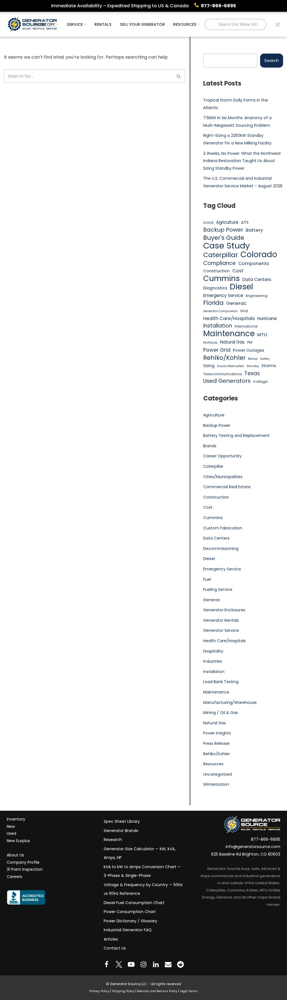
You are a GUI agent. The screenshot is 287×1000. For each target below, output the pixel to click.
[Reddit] (180, 964)
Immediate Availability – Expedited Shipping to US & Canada (120, 6)
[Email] (168, 964)
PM (249, 342)
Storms (268, 365)
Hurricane (267, 318)
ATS (245, 222)
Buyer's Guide (223, 237)
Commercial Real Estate (227, 487)
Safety (265, 359)
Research (113, 839)
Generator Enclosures (224, 610)
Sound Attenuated (230, 366)
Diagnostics (215, 288)
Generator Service (221, 630)
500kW (208, 223)
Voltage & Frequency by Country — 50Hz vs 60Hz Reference (143, 889)
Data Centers (256, 279)
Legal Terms (189, 991)
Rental (253, 359)
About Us (15, 855)
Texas (252, 373)
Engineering (256, 295)
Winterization (216, 784)
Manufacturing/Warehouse (230, 702)
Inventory (16, 819)
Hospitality (213, 651)
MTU (262, 334)
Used (11, 834)
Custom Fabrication (222, 528)
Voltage (260, 381)
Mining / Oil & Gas (220, 712)
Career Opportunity (222, 456)
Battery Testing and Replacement (236, 435)
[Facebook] (106, 964)
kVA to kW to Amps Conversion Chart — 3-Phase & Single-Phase (142, 871)
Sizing (208, 365)
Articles (111, 939)
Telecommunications (222, 374)
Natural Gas (232, 342)
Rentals (103, 24)
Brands (209, 446)
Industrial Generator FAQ (128, 930)
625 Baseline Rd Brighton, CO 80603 (245, 854)
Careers (14, 876)
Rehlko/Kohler (224, 357)
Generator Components (220, 311)
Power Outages (248, 350)
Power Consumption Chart (130, 911)
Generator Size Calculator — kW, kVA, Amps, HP (139, 853)
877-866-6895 (218, 6)
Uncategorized (217, 774)
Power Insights (217, 733)
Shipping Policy (123, 991)
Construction (216, 271)
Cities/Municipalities (222, 477)
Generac (236, 303)
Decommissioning (221, 548)
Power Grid (216, 349)
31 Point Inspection (25, 869)
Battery (254, 230)
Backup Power (223, 230)
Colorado (258, 254)
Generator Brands (121, 830)
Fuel (207, 579)
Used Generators (227, 381)
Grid (244, 310)
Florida (213, 303)
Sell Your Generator (142, 24)
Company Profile (23, 862)
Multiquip (210, 342)
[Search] (179, 76)
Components (253, 263)
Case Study (226, 245)
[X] (119, 964)
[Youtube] (131, 964)
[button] (57, 24)
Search (271, 60)
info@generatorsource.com (253, 847)
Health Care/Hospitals (229, 318)
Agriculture (227, 222)
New (11, 826)
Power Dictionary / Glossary (130, 921)
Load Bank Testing (221, 682)
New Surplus (18, 841)
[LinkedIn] (156, 964)
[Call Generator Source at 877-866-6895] (197, 6)
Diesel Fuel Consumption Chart (134, 902)
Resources (213, 764)
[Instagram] (143, 964)
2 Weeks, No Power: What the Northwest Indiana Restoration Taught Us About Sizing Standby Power (242, 161)
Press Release (216, 743)
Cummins (221, 278)
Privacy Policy (99, 991)
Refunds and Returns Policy (157, 991)
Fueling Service (217, 589)
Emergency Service (223, 295)
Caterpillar (220, 255)
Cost (238, 271)
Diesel (241, 287)
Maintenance (229, 333)
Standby (252, 366)
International (246, 326)
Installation (217, 326)
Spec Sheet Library (122, 821)
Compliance (219, 263)
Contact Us (115, 948)
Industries (212, 661)
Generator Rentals (221, 620)
